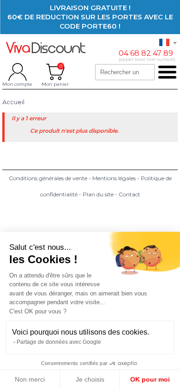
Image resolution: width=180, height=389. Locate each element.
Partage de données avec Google (59, 342)
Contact (129, 194)
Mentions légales (114, 178)
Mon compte (17, 72)
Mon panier (55, 72)
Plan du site (98, 194)
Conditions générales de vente (48, 178)
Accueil (13, 102)
